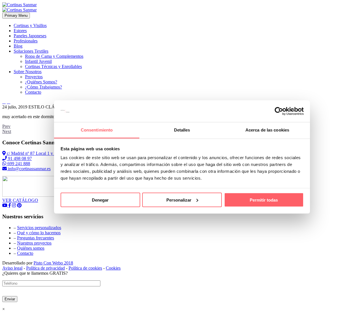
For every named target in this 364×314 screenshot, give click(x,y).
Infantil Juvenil (38, 61)
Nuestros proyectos (34, 243)
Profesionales (26, 40)
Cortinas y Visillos (30, 25)
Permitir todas (264, 199)
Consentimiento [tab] (97, 130)
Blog (18, 46)
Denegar (100, 199)
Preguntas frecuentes (35, 237)
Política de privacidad (45, 268)
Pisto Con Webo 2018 (53, 262)
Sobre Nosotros (28, 71)
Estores (20, 30)
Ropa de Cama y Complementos (54, 56)
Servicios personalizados (39, 227)
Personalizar (178, 199)
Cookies (113, 268)
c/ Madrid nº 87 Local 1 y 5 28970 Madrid (44, 153)
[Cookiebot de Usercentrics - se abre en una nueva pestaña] (279, 111)
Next (6, 131)
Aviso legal (12, 268)
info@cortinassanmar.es (29, 168)
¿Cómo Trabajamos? (43, 87)
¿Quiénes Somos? (41, 81)
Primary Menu (16, 15)
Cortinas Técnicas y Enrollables (53, 66)
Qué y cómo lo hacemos (39, 232)
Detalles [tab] (182, 130)
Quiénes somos (30, 248)
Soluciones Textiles (31, 51)
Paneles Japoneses (30, 35)
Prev (6, 126)
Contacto (33, 92)
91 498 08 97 (19, 158)
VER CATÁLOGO (20, 200)
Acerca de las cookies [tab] (267, 130)
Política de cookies (85, 268)
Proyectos (34, 76)
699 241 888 (18, 163)
